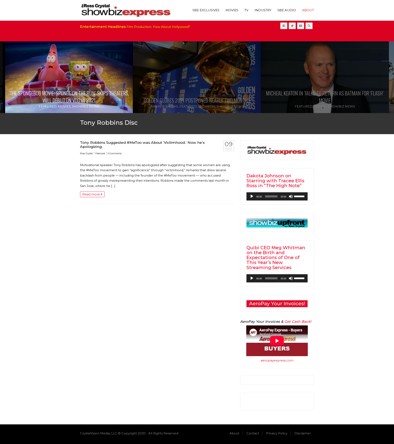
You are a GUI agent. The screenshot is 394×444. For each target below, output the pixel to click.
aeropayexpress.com (277, 360)
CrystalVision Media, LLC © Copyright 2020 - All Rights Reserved (129, 433)
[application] (277, 196)
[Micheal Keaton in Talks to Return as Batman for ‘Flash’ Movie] (325, 77)
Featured (47, 106)
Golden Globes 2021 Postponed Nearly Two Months (197, 100)
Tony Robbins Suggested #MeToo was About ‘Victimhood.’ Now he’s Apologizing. (142, 144)
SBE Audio (286, 10)
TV (246, 10)
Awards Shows (164, 106)
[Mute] (291, 196)
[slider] (300, 196)
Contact (252, 433)
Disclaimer (302, 433)
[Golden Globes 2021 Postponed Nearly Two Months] (197, 77)
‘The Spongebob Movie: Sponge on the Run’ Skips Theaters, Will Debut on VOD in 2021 (69, 96)
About (308, 10)
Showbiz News (85, 106)
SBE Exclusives (205, 10)
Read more (91, 194)
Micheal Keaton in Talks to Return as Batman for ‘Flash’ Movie (325, 96)
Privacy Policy (276, 433)
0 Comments (114, 153)
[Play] (252, 196)
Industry (262, 10)
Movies (232, 10)
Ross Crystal (86, 153)
